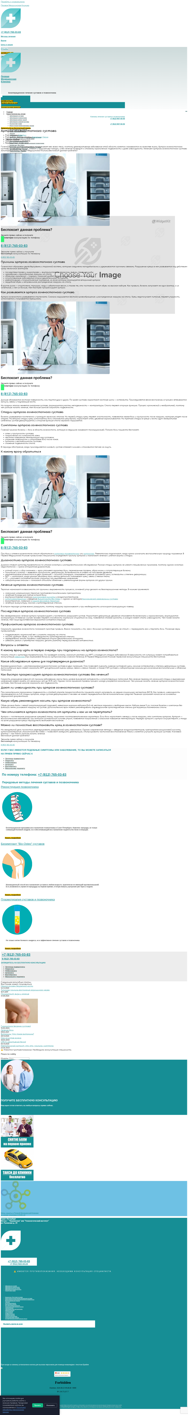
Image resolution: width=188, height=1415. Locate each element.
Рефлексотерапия (9, 1310)
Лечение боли (7, 1030)
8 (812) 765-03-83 (14, 246)
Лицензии (5, 1348)
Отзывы (4, 1339)
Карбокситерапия (10, 1314)
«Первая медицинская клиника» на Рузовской (38, 1368)
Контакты (5, 1343)
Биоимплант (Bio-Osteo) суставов (14, 1297)
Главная (10, 112)
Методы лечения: (9, 1293)
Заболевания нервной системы (13, 1289)
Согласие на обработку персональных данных (21, 1227)
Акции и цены (7, 1335)
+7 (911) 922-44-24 (19, 1264)
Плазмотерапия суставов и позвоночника (28, 899)
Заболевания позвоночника (12, 1287)
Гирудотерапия (9, 1311)
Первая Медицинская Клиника (15, 6)
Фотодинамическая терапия (12, 1300)
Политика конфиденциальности (14, 1352)
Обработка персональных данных (15, 1356)
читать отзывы (8, 1370)
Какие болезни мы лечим (16, 114)
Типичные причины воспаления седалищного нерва (25, 990)
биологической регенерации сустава (100, 599)
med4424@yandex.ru (18, 1268)
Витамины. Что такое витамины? (17, 1034)
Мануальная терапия (10, 1304)
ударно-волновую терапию (45, 601)
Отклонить (50, 1405)
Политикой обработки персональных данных (14, 1410)
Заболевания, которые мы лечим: (16, 1282)
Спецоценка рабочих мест (12, 1229)
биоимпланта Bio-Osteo (48, 599)
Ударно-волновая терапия (12, 1317)
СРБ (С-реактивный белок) (13, 1042)
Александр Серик (40, 137)
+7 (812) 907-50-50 (117, 119)
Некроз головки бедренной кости (17, 986)
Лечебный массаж (10, 1315)
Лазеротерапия (9, 1308)
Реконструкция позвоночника (20, 786)
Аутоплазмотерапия (10, 1303)
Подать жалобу (7, 1360)
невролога (19, 657)
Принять (37, 1405)
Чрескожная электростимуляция (14, 1309)
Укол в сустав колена (11, 1038)
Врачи (3, 1331)
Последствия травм (10, 1290)
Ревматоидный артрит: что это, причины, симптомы (27, 1046)
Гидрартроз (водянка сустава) (16, 1026)
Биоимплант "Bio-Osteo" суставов (22, 843)
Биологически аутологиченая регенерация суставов (18, 1298)
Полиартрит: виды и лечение (15, 994)
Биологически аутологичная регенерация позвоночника (19, 1299)
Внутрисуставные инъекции (12, 1305)
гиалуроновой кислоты (43, 597)
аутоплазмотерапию (15, 599)
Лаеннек (7, 1302)
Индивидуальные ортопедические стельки (16, 1318)
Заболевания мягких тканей (12, 1288)
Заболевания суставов (11, 1286)
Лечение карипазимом (11, 1316)
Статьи (22, 135)
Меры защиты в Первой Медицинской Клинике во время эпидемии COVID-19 (20, 1214)
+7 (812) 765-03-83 (11, 32)
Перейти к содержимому (13, 2)
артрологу (89, 554)
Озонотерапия (9, 1312)
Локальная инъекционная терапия (14, 1306)
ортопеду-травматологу (66, 554)
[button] (8, 36)
